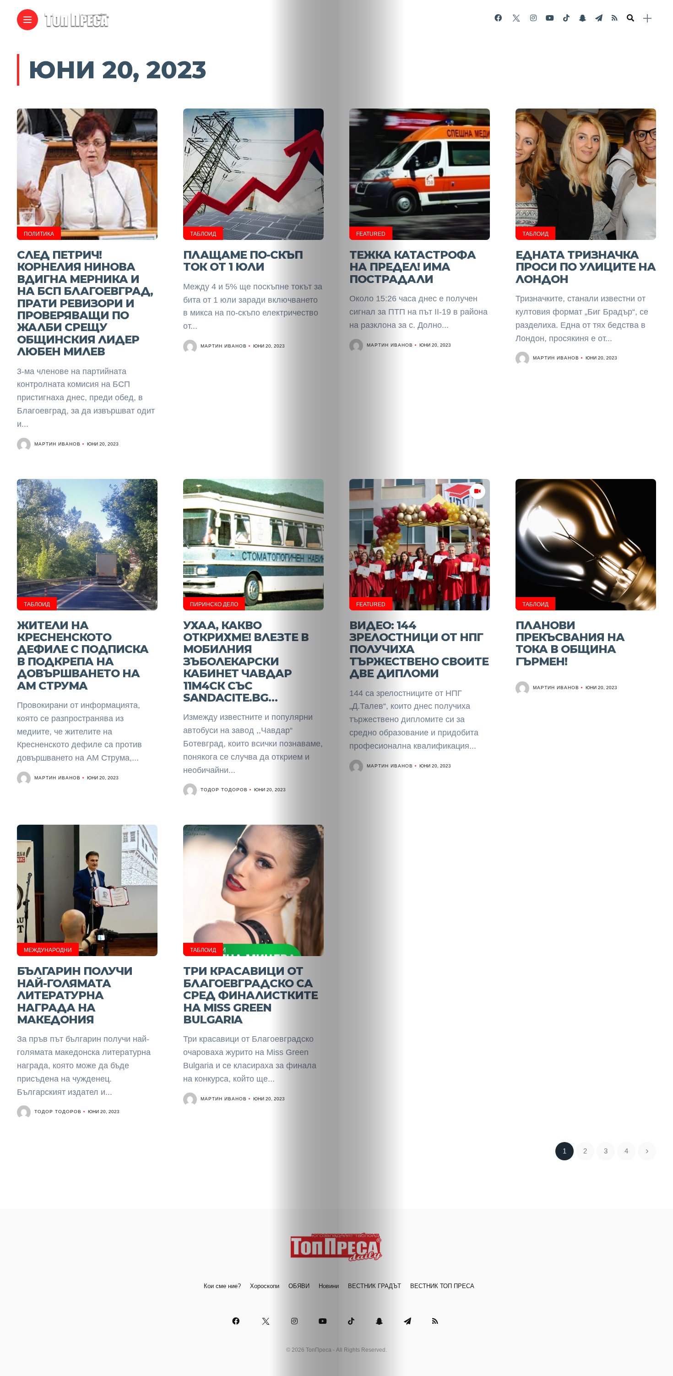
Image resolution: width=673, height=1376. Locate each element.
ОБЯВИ (298, 1286)
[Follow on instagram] (533, 18)
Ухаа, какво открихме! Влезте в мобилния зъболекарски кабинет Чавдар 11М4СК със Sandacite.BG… (246, 661)
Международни (48, 950)
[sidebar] (647, 19)
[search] (630, 18)
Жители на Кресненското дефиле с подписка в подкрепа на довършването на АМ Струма (82, 655)
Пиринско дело (214, 604)
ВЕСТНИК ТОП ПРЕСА (442, 1286)
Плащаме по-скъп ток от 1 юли (243, 260)
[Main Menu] (27, 20)
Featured (370, 234)
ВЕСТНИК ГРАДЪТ (374, 1286)
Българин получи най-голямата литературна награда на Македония (74, 995)
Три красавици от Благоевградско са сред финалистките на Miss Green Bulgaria (250, 995)
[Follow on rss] (615, 18)
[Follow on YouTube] (550, 18)
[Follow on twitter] (516, 18)
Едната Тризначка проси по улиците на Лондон (586, 267)
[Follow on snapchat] (582, 18)
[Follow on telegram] (598, 18)
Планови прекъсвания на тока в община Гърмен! (570, 643)
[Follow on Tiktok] (566, 18)
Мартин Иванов (57, 444)
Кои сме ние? (222, 1286)
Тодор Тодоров (224, 789)
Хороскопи (264, 1286)
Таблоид (203, 234)
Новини (329, 1286)
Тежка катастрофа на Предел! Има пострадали (412, 267)
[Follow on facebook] (498, 18)
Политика (39, 234)
